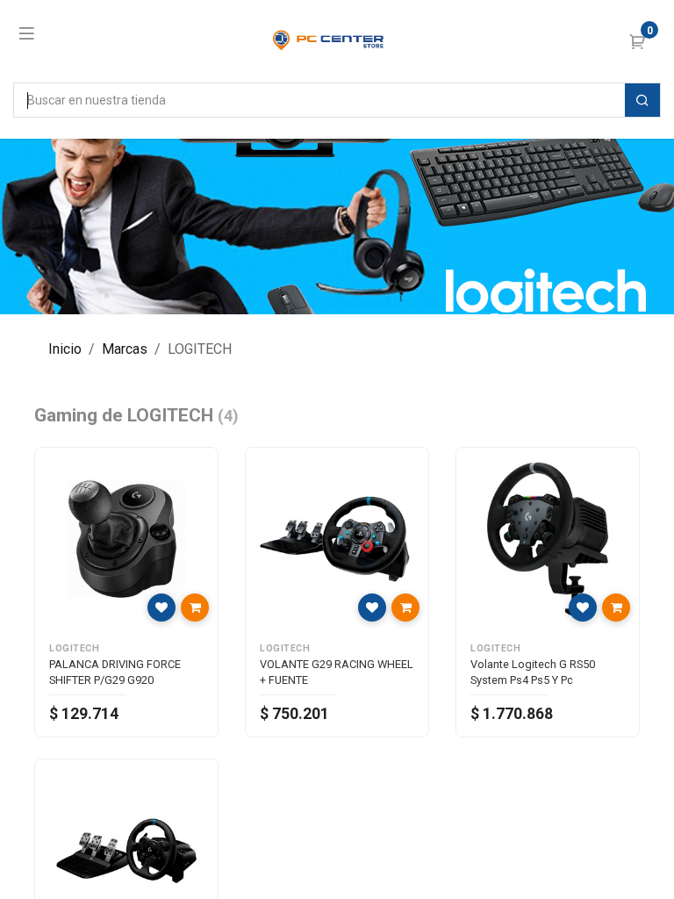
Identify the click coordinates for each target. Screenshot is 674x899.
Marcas (124, 349)
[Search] (642, 100)
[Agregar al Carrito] (195, 607)
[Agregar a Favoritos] (161, 607)
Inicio (65, 349)
